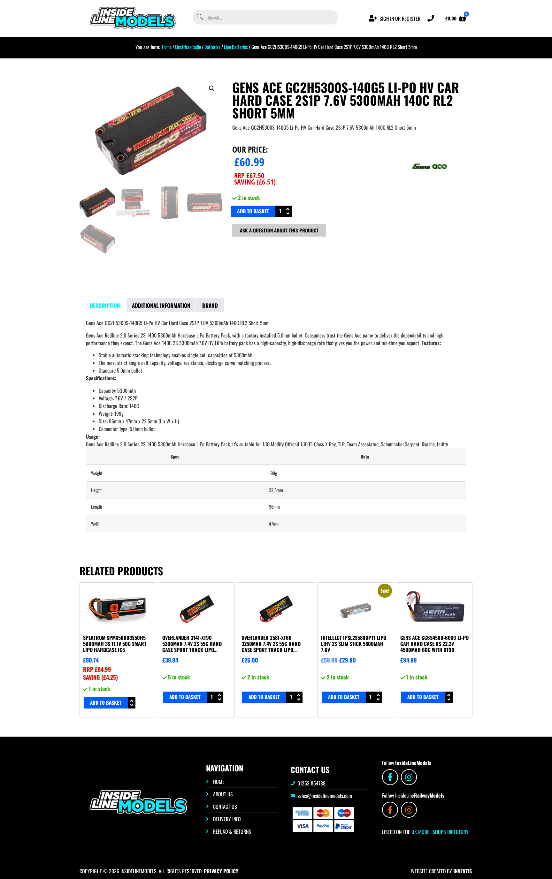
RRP (249, 175)
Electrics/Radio (188, 46)
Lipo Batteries (236, 46)
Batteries (212, 46)
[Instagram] (409, 777)
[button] (212, 88)
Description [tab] (105, 305)
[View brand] (430, 188)
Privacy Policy (221, 871)
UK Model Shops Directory (439, 832)
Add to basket (253, 211)
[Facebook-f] (390, 777)
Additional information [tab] (161, 305)
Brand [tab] (210, 305)
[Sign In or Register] (373, 18)
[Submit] (199, 17)
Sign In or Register (399, 18)
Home (167, 46)
